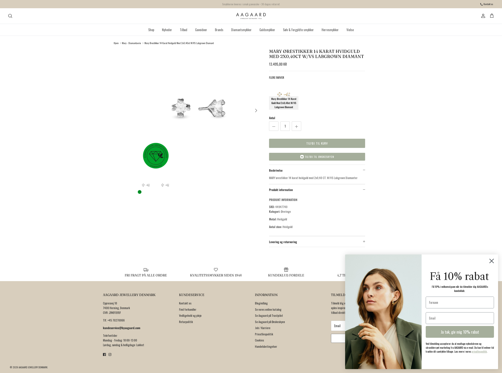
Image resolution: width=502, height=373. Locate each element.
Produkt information (281, 189)
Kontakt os (185, 303)
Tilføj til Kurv (317, 143)
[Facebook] (104, 354)
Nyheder (167, 29)
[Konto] (482, 16)
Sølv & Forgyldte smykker (298, 29)
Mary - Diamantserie (131, 43)
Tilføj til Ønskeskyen (319, 157)
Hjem (116, 43)
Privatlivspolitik (264, 334)
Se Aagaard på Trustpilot (269, 315)
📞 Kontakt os (486, 4)
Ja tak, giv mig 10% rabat (460, 332)
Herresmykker (330, 29)
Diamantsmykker (241, 29)
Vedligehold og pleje (190, 315)
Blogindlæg (261, 303)
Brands (219, 29)
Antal (272, 118)
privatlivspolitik (479, 351)
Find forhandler (187, 309)
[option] (198, 110)
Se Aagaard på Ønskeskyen (270, 322)
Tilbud (183, 29)
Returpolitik (186, 322)
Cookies (259, 340)
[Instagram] (109, 354)
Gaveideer (201, 29)
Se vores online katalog (268, 309)
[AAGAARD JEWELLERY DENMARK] (251, 16)
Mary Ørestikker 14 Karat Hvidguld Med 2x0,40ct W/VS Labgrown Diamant (179, 43)
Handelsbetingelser (266, 346)
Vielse (350, 29)
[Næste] (256, 110)
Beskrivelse (276, 170)
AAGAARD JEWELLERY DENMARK (33, 367)
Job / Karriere (262, 328)
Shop (151, 29)
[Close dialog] (492, 261)
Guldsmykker (267, 29)
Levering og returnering (283, 242)
